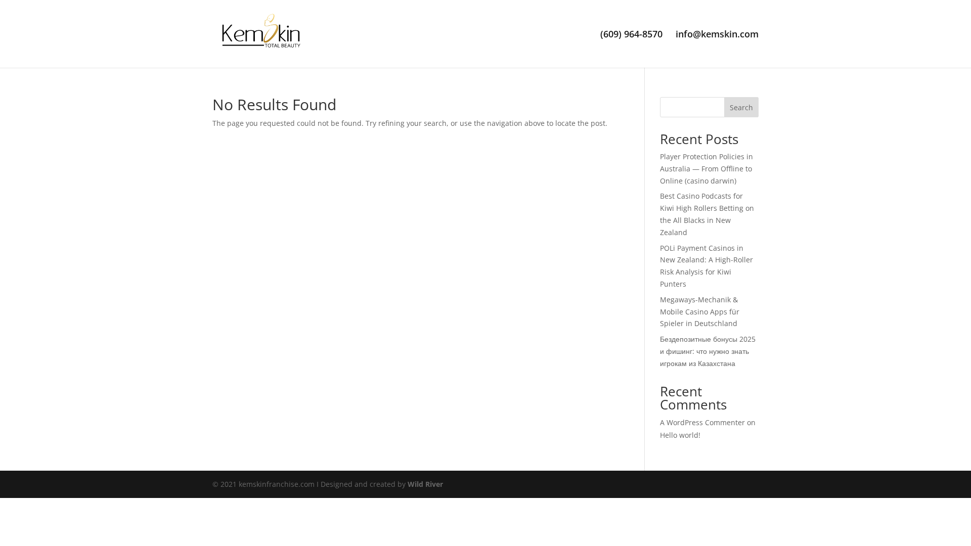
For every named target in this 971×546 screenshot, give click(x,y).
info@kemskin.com (717, 35)
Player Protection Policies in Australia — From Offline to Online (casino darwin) (706, 169)
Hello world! (680, 435)
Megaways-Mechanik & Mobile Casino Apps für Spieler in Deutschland (699, 312)
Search (741, 107)
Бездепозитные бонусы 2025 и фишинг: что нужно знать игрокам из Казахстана (708, 351)
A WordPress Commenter (702, 422)
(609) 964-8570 (631, 35)
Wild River (425, 484)
